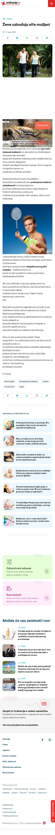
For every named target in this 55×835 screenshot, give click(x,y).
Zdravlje (6, 739)
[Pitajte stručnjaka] (53, 811)
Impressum (7, 808)
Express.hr (42, 793)
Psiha (5, 744)
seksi (21, 387)
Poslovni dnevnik (21, 789)
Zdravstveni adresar (12, 767)
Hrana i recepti (9, 756)
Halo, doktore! (9, 761)
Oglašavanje (8, 805)
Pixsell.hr (32, 793)
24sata (15, 793)
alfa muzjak (9, 381)
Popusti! (23, 793)
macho (46, 381)
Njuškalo (6, 793)
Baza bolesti (8, 773)
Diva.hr (33, 789)
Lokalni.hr (42, 789)
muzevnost (9, 387)
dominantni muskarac (28, 381)
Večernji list (7, 789)
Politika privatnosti (10, 816)
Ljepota (6, 750)
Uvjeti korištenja (9, 812)
